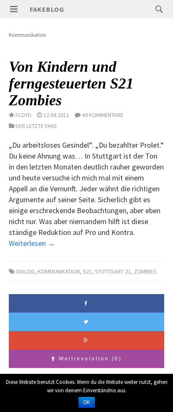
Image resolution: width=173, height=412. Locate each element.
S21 (87, 271)
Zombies (145, 271)
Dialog (25, 271)
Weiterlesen (32, 243)
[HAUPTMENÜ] (14, 9)
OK (86, 402)
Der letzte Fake (36, 126)
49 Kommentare (102, 115)
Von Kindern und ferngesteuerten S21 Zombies (71, 83)
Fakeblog (47, 9)
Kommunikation (59, 271)
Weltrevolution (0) (89, 359)
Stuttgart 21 (113, 271)
